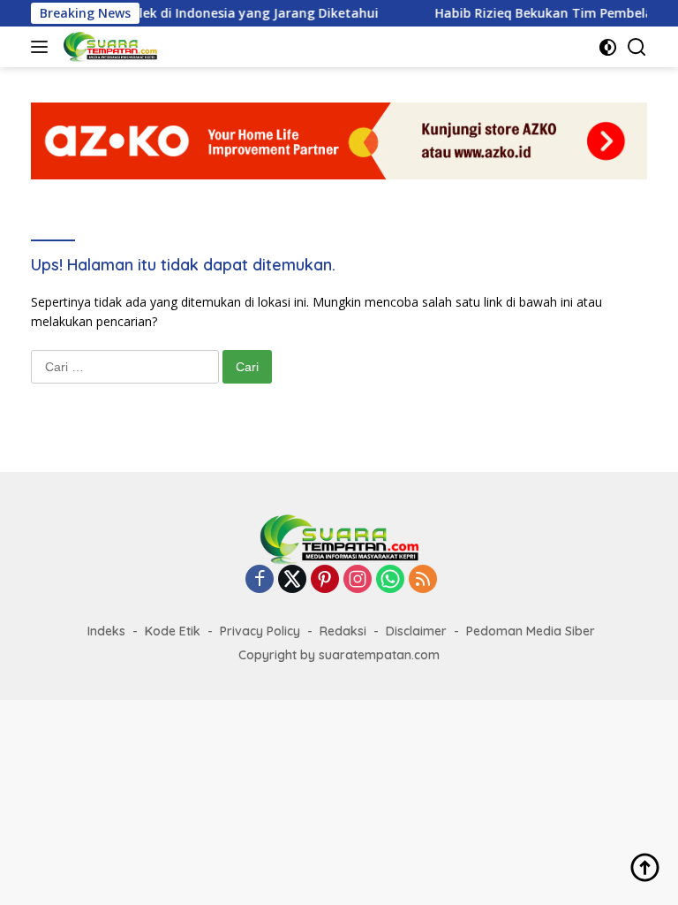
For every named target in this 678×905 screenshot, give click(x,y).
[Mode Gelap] (608, 47)
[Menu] (43, 47)
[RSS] (423, 580)
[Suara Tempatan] (108, 47)
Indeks (106, 631)
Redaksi (343, 631)
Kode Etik (172, 631)
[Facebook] (259, 580)
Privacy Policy (260, 631)
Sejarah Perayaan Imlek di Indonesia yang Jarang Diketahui (186, 13)
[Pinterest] (325, 580)
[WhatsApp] (390, 580)
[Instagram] (357, 580)
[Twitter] (292, 580)
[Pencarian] (637, 47)
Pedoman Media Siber (530, 631)
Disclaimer (416, 631)
